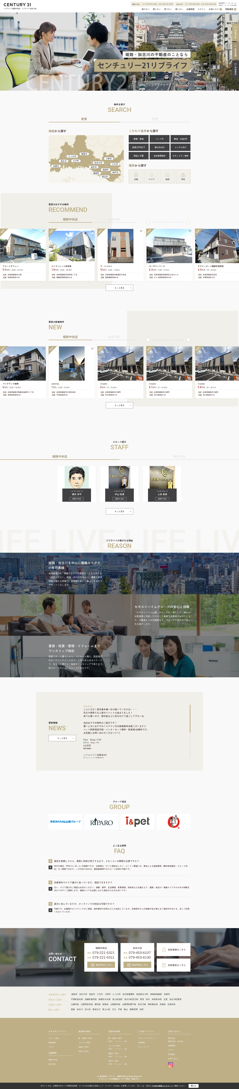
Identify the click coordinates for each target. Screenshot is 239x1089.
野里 (142, 999)
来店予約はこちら (104, 964)
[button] (148, 222)
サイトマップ (143, 1047)
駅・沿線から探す (85, 1038)
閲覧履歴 (230, 9)
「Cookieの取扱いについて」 (161, 1086)
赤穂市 (56, 166)
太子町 (76, 160)
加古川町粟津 (175, 999)
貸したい (179, 9)
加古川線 (142, 1004)
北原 (166, 999)
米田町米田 (157, 999)
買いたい (157, 9)
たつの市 (72, 156)
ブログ (51, 1047)
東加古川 (96, 1009)
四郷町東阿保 (91, 999)
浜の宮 (88, 1009)
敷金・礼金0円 (180, 138)
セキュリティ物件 (180, 155)
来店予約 (235, 34)
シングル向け (180, 147)
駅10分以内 (159, 147)
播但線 (98, 1004)
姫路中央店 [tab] (70, 219)
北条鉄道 (171, 1004)
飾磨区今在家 (105, 999)
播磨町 (96, 173)
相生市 (64, 161)
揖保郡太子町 (142, 994)
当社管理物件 (160, 155)
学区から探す (83, 1051)
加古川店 (52, 1064)
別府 (142, 1009)
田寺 (148, 999)
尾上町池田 (117, 999)
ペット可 (160, 138)
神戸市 (115, 172)
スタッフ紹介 (54, 1038)
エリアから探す (84, 1042)
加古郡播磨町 (128, 994)
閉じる (193, 1086)
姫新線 (105, 1004)
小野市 (109, 158)
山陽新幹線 (115, 1004)
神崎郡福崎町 (156, 994)
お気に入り (215, 9)
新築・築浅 (139, 138)
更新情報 (52, 1042)
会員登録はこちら (177, 949)
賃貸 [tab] (84, 119)
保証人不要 (139, 155)
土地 (125, 1041)
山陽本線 (75, 1004)
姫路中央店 (53, 1059)
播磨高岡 (134, 1009)
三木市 (115, 164)
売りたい (168, 9)
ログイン (202, 9)
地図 (167, 179)
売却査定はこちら (177, 965)
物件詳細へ (87, 748)
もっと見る (119, 287)
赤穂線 (163, 1004)
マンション (118, 1041)
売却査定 (235, 71)
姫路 (73, 1009)
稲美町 (106, 169)
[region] (136, 731)
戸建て (110, 1041)
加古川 (80, 1009)
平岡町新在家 (77, 999)
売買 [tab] (155, 119)
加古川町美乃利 (131, 999)
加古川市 (98, 162)
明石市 (105, 176)
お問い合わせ (173, 1058)
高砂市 (94, 167)
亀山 (126, 1009)
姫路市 (84, 153)
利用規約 (141, 1042)
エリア (152, 179)
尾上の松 (106, 1009)
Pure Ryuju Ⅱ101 (92, 739)
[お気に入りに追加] (43, 231)
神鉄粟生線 (153, 1004)
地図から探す (83, 1047)
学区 (183, 179)
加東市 (167, 994)
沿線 (136, 179)
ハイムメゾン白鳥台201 (95, 754)
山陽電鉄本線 (87, 1004)
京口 (114, 1009)
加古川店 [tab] (114, 219)
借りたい (146, 9)
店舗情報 (190, 9)
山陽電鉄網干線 (129, 1004)
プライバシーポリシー (147, 1038)
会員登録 (235, 52)
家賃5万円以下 (138, 147)
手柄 (120, 1009)
